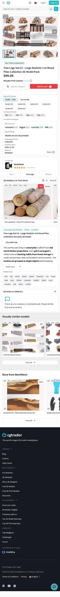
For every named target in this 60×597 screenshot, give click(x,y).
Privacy (24, 576)
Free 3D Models (8, 486)
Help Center (7, 463)
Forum (5, 542)
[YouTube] (9, 586)
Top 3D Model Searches (11, 519)
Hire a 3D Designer (9, 482)
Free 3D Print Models (10, 491)
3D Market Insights (10, 509)
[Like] (11, 92)
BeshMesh (19, 164)
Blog (4, 454)
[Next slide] (54, 31)
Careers (5, 458)
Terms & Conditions (10, 576)
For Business (7, 472)
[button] (51, 9)
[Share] (48, 92)
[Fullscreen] (5, 16)
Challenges (6, 537)
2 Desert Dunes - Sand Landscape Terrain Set (19, 413)
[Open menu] (3, 3)
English (33, 576)
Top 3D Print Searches (11, 523)
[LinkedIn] (4, 586)
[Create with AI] (30, 3)
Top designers (8, 532)
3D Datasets (7, 477)
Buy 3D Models (8, 468)
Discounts (6, 495)
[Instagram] (15, 585)
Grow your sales (9, 505)
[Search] (56, 9)
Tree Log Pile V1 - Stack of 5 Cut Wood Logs (19, 222)
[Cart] (35, 3)
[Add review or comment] (55, 291)
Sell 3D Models (8, 500)
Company (5, 449)
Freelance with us (9, 514)
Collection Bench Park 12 (12, 355)
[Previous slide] (5, 31)
